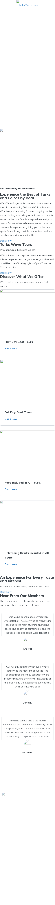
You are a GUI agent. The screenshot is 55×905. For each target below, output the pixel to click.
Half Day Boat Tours (19, 342)
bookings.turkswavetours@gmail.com (26, 874)
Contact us (9, 841)
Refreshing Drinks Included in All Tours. (27, 555)
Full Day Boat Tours (18, 412)
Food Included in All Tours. (23, 482)
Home (7, 825)
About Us (8, 830)
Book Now (11, 348)
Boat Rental (10, 836)
